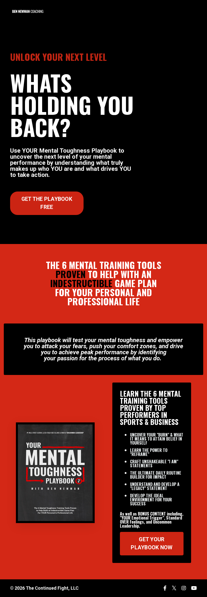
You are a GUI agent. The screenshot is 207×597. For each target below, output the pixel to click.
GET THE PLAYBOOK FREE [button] (46, 203)
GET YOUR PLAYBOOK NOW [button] (151, 543)
